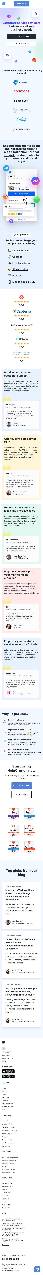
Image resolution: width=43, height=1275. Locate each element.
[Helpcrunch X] (7, 1259)
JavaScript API (6, 1192)
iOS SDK (4, 1202)
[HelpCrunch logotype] (3, 4)
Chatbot (6, 1124)
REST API (5, 1196)
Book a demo (21, 44)
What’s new (5, 1097)
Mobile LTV (5, 1166)
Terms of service (7, 1058)
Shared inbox (8, 1127)
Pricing (4, 1091)
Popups (4, 1137)
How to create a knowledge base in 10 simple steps (13, 1229)
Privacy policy (6, 1052)
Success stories (7, 1183)
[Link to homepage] (3, 1043)
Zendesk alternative (8, 1172)
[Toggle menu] (39, 4)
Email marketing (7, 1140)
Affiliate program (7, 1106)
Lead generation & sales (10, 1157)
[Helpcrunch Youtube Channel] (17, 1259)
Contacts (5, 1100)
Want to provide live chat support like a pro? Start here (12, 1219)
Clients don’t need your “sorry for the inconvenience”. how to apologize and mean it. (12, 1234)
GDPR (4, 1061)
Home (4, 1088)
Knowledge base (9, 1131)
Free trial (21, 4)
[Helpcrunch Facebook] (3, 1259)
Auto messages (7, 1134)
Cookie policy (6, 1055)
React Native (6, 1208)
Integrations (6, 1146)
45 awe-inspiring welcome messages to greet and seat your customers (12, 1240)
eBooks (4, 1189)
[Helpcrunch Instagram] (14, 1259)
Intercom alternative (8, 1169)
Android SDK (6, 1205)
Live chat (5, 1121)
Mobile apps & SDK (8, 1143)
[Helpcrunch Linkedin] (10, 1259)
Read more (5, 1245)
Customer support (8, 1163)
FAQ (3, 1110)
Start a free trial (21, 36)
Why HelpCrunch (7, 1103)
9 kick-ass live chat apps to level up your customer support (12, 1224)
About (4, 1094)
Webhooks (5, 1199)
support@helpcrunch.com (10, 1270)
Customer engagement (9, 1160)
